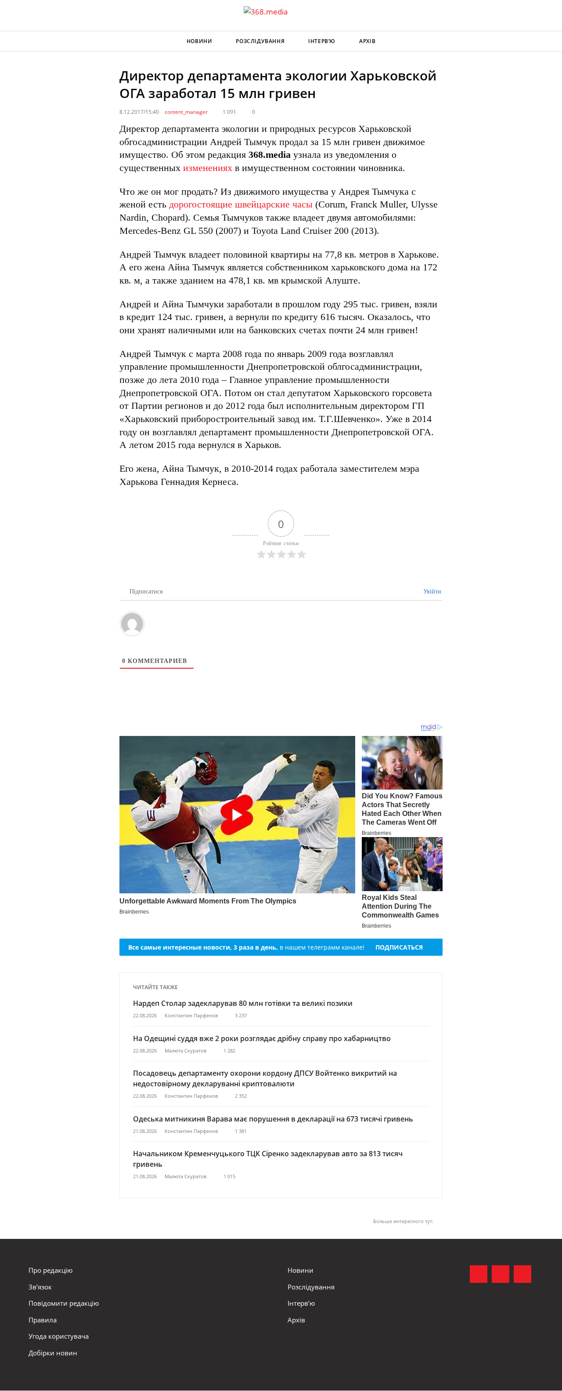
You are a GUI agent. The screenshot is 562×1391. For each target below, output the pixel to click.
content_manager (186, 112)
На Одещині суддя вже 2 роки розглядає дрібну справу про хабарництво (262, 1038)
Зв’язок (40, 1286)
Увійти (431, 591)
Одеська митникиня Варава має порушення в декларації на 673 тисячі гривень (273, 1119)
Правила (43, 1319)
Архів (367, 41)
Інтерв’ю (321, 41)
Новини (200, 41)
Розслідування (260, 41)
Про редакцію (50, 1270)
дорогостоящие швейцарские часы (241, 204)
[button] (525, 41)
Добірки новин (53, 1352)
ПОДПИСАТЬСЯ (399, 947)
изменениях (207, 167)
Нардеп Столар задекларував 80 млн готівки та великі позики (243, 1003)
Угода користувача (59, 1336)
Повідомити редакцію (64, 1303)
